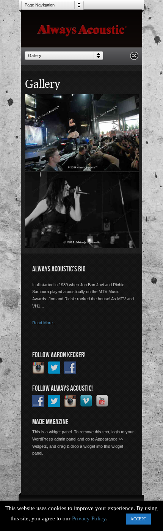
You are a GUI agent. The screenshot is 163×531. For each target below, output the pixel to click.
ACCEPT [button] (138, 519)
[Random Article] (134, 58)
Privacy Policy (89, 518)
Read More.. (43, 322)
